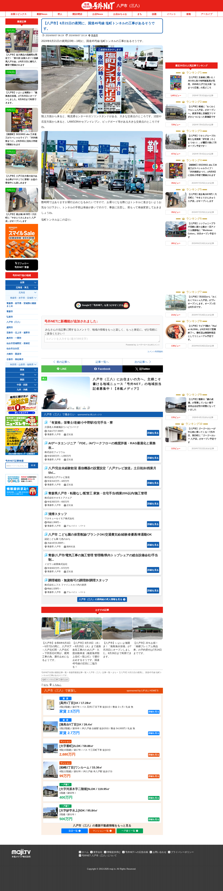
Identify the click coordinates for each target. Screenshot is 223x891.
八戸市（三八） (129, 6)
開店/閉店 (77, 14)
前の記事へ (63, 361)
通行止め (64, 679)
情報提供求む (114, 852)
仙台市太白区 (13, 348)
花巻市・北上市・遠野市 (18, 332)
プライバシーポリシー (182, 852)
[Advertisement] (191, 40)
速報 (188, 14)
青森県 (94, 35)
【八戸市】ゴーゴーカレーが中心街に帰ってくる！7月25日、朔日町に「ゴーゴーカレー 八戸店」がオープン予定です (202, 435)
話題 (154, 14)
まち (139, 14)
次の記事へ (141, 361)
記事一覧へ (102, 361)
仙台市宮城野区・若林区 (18, 343)
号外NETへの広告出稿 (136, 852)
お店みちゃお (120, 14)
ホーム (85, 852)
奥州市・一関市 (14, 338)
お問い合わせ (159, 852)
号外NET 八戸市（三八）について (99, 855)
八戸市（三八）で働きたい (59, 414)
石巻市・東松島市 (15, 359)
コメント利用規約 (155, 351)
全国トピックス (19, 14)
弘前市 (10, 317)
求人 (60, 14)
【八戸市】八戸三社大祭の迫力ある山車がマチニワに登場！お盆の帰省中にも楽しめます (21, 179)
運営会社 (97, 852)
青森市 (10, 311)
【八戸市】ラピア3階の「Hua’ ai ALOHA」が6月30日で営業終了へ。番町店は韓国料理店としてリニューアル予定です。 (202, 333)
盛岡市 (10, 327)
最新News (42, 14)
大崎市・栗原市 (14, 354)
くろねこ (57, 685)
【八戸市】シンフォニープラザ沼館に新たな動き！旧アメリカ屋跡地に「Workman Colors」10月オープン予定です (202, 230)
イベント (171, 14)
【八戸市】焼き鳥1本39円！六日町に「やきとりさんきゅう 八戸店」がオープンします (202, 197)
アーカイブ (206, 14)
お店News (97, 14)
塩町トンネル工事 (50, 679)
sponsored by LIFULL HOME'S (142, 690)
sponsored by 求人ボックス (90, 414)
